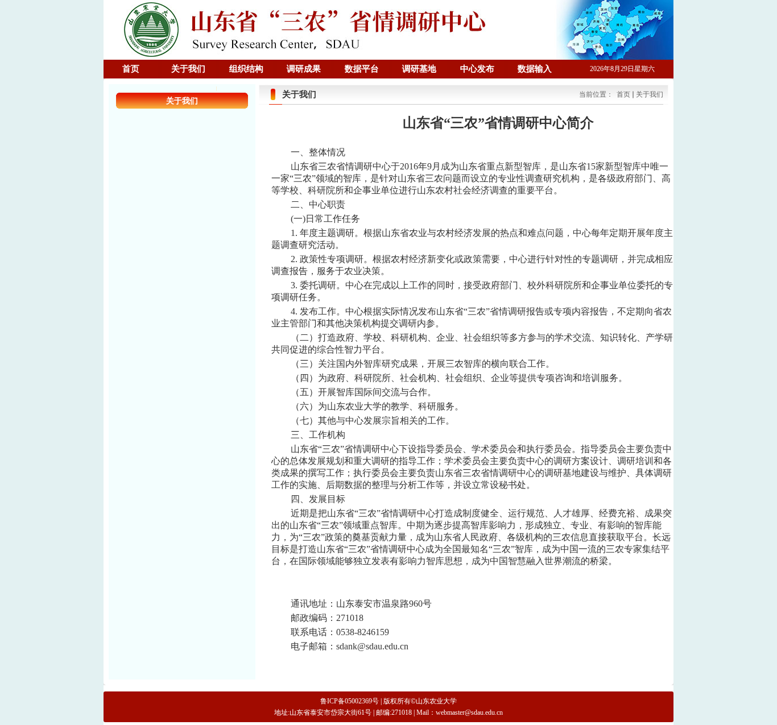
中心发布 (477, 68)
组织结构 (246, 68)
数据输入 (535, 68)
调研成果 (304, 68)
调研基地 (419, 68)
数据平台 (362, 68)
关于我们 (188, 68)
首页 (130, 68)
